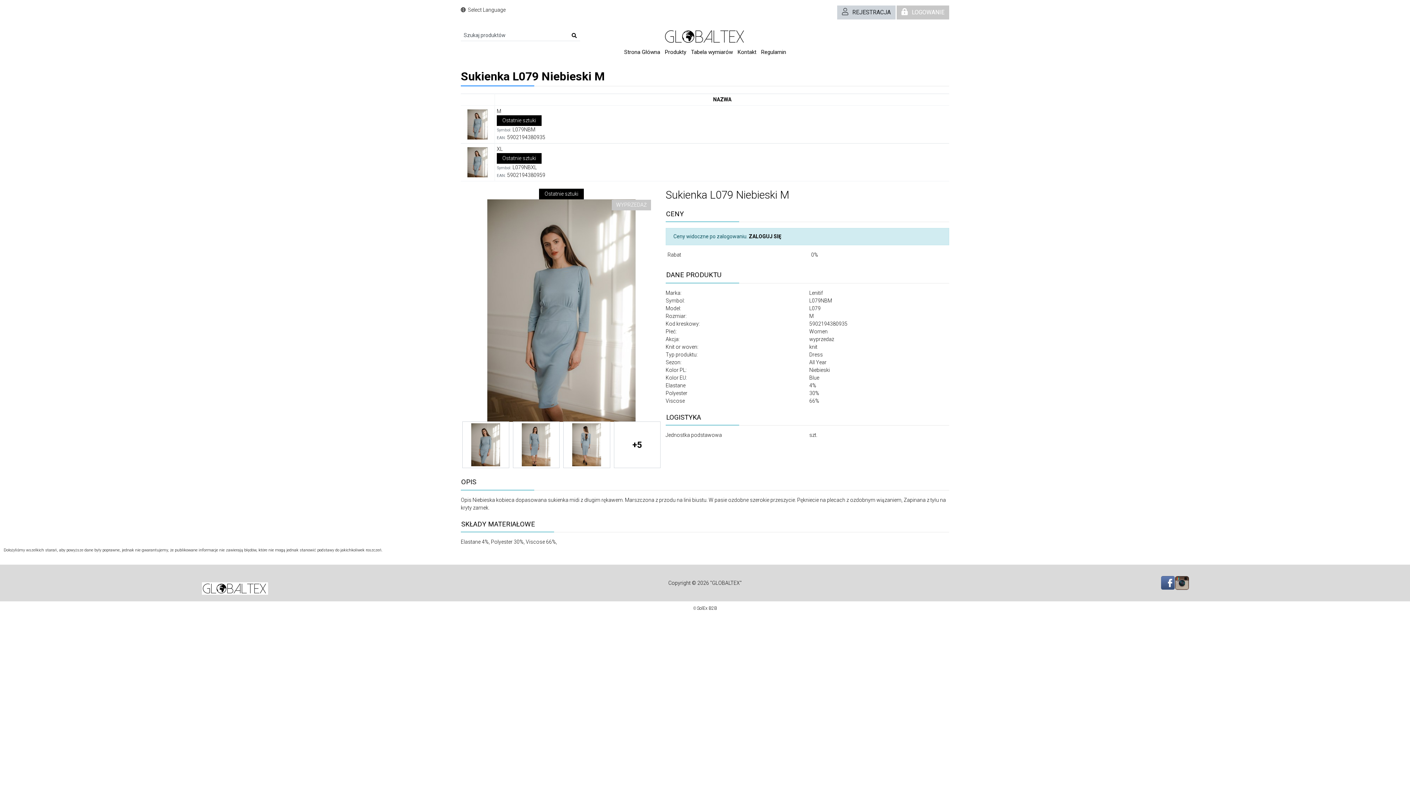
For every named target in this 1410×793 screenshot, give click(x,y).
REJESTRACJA (871, 12)
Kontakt (747, 52)
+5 (637, 445)
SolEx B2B (707, 608)
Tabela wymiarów (712, 52)
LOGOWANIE (928, 12)
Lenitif (816, 293)
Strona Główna (642, 52)
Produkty (675, 52)
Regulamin (773, 52)
